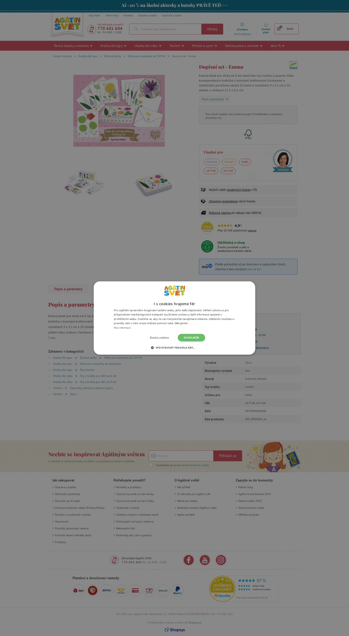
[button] (174, 348)
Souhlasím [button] (191, 337)
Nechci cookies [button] (159, 337)
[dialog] (174, 318)
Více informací (122, 327)
